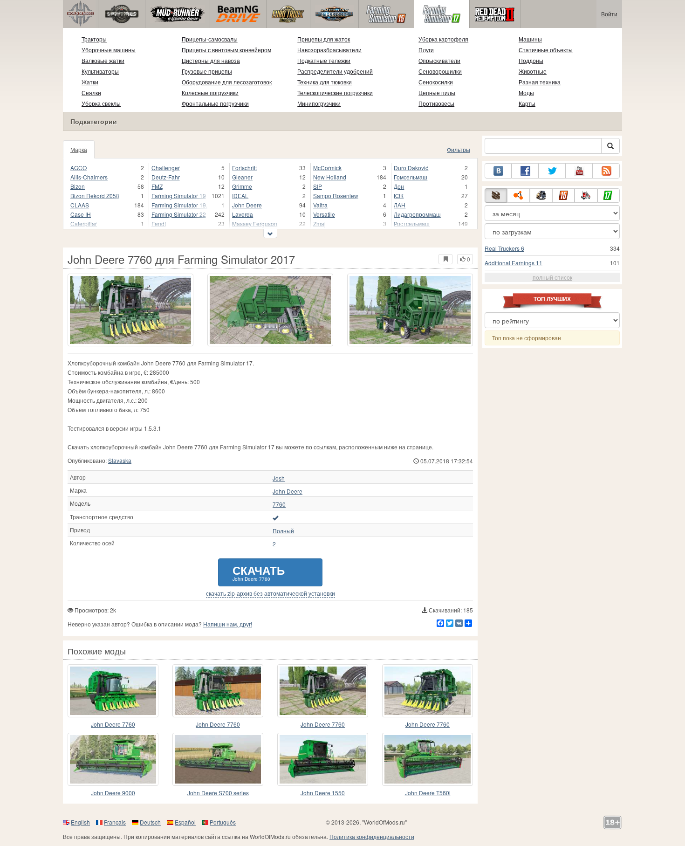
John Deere (247, 205)
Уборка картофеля (443, 39)
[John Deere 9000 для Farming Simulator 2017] (113, 759)
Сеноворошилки (440, 71)
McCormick (327, 168)
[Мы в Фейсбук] (525, 171)
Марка (78, 149)
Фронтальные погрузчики (215, 103)
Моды (526, 92)
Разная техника (540, 82)
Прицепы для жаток (323, 39)
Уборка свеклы (101, 103)
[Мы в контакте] (498, 171)
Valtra (320, 205)
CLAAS (79, 205)
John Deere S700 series (218, 793)
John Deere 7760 (113, 724)
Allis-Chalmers (89, 177)
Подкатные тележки (323, 60)
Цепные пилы (436, 92)
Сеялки (91, 92)
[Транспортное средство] (275, 517)
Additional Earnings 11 (513, 263)
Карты (527, 103)
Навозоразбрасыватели (329, 50)
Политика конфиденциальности (371, 836)
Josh (279, 478)
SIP (317, 186)
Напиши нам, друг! (227, 624)
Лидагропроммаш (417, 214)
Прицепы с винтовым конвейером (226, 50)
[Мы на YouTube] (579, 171)
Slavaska (119, 460)
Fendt (158, 223)
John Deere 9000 (113, 793)
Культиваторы (100, 71)
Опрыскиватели (439, 60)
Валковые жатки (103, 60)
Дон (399, 186)
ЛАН (399, 205)
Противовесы (436, 103)
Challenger (165, 168)
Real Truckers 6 (504, 248)
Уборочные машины (109, 50)
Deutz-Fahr (165, 177)
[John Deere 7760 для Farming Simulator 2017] (130, 310)
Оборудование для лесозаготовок (227, 82)
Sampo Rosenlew (335, 195)
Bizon (77, 186)
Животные (533, 71)
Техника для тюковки (324, 82)
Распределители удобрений (335, 71)
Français (115, 822)
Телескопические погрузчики (335, 92)
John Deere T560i (428, 793)
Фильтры (458, 149)
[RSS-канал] (606, 171)
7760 (279, 504)
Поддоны (531, 60)
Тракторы (94, 39)
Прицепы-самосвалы (210, 39)
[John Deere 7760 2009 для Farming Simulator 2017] (427, 690)
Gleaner (242, 177)
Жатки (90, 82)
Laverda (242, 214)
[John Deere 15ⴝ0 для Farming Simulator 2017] (322, 759)
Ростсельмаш (412, 223)
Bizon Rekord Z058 (94, 195)
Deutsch (150, 822)
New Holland (329, 177)
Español (185, 822)
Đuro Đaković (411, 168)
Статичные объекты (546, 50)
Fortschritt (244, 168)
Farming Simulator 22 (178, 214)
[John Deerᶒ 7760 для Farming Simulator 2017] (217, 690)
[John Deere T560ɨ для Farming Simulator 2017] (427, 759)
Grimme (242, 186)
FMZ (157, 186)
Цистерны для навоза (211, 60)
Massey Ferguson (254, 223)
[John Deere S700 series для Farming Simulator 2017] (217, 759)
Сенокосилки (435, 82)
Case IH (80, 214)
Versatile (324, 214)
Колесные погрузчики (210, 92)
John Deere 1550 (323, 793)
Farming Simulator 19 (178, 195)
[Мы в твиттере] (552, 171)
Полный (283, 531)
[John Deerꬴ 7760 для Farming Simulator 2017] (113, 690)
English (80, 822)
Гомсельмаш (410, 177)
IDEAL (240, 195)
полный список (552, 277)
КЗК (399, 195)
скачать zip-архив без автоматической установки (270, 593)
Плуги (426, 50)
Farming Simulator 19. (179, 205)
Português (223, 822)
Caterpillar (83, 223)
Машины (530, 39)
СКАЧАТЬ (259, 572)
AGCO (78, 168)
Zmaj (319, 223)
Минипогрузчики (319, 103)
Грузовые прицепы (207, 71)
